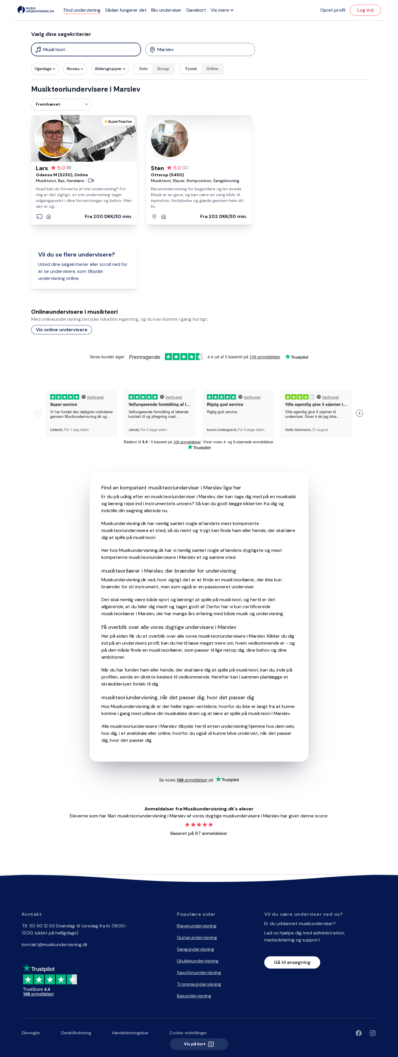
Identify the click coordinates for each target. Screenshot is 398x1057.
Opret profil (332, 10)
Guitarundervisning (197, 937)
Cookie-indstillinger (188, 1032)
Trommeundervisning (199, 984)
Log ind (365, 10)
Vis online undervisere (61, 330)
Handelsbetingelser (130, 1032)
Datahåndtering (76, 1032)
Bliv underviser (166, 10)
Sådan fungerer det (126, 10)
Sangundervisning (195, 949)
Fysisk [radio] (191, 68)
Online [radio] (212, 68)
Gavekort (196, 10)
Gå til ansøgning (292, 962)
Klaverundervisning (196, 926)
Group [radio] (163, 68)
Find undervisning (82, 10)
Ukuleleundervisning (198, 961)
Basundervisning (194, 996)
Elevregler (31, 1032)
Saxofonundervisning (199, 972)
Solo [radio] (143, 68)
